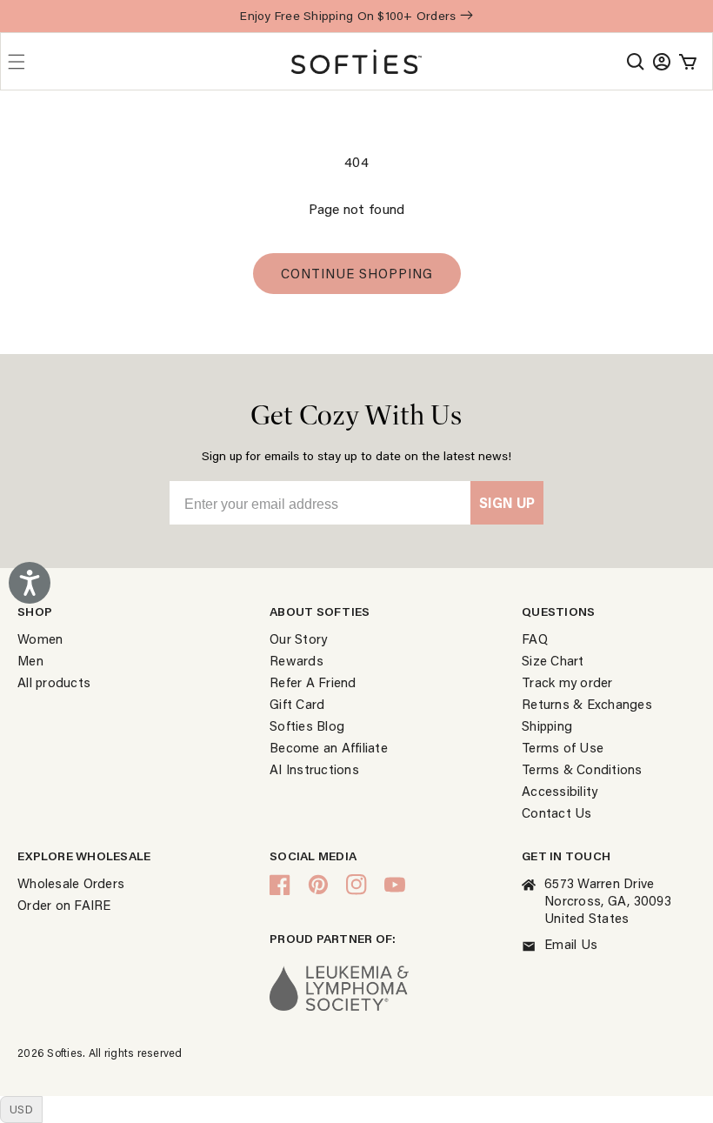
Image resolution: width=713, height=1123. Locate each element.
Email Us (570, 944)
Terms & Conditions (582, 769)
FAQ (535, 638)
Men (30, 660)
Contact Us (557, 812)
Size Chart (553, 660)
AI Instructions (314, 769)
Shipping (547, 725)
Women (40, 638)
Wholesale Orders (70, 883)
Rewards (296, 660)
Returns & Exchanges (587, 703)
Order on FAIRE (64, 904)
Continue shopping (357, 273)
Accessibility (559, 790)
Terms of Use (562, 747)
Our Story (298, 638)
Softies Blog (307, 725)
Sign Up (507, 502)
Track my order (567, 682)
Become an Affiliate (329, 747)
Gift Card (297, 703)
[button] (635, 61)
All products (53, 682)
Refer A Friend (313, 682)
